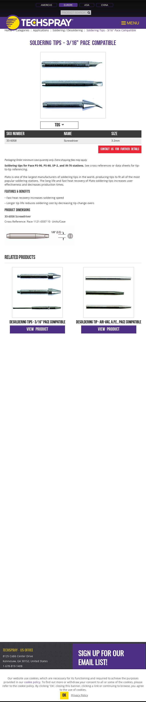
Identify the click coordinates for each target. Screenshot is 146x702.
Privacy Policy (79, 695)
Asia (86, 4)
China (104, 4)
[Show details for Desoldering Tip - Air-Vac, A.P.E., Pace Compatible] (108, 292)
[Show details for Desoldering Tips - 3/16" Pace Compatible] (37, 292)
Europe (68, 4)
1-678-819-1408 (12, 666)
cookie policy (32, 682)
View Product (37, 329)
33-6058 (11, 140)
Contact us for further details (120, 149)
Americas (46, 4)
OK (64, 695)
